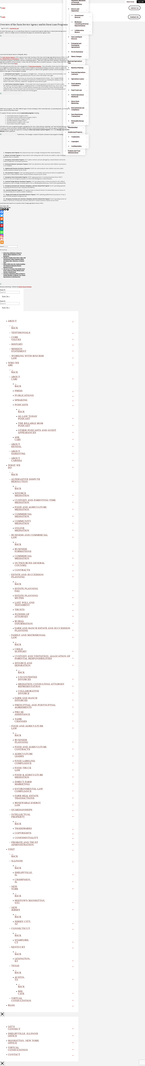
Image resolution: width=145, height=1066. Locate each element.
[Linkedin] (5, 209)
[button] (142, 8)
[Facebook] (1, 209)
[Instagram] (1, 235)
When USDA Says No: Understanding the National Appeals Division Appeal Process (14, 265)
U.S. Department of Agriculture (9, 59)
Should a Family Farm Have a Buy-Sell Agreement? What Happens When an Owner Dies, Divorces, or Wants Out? (14, 260)
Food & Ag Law (14, 28)
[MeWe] (1, 229)
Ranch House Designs (25, 287)
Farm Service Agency (8, 57)
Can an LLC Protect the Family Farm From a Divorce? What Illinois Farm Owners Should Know (14, 270)
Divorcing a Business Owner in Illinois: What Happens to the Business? (12, 254)
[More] (7, 209)
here (16, 63)
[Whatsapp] (1, 232)
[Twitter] (3, 209)
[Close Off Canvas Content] (2, 1014)
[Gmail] (1, 239)
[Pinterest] (1, 225)
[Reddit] (1, 219)
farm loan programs (35, 66)
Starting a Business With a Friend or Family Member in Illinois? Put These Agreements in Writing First (14, 275)
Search (2, 246)
